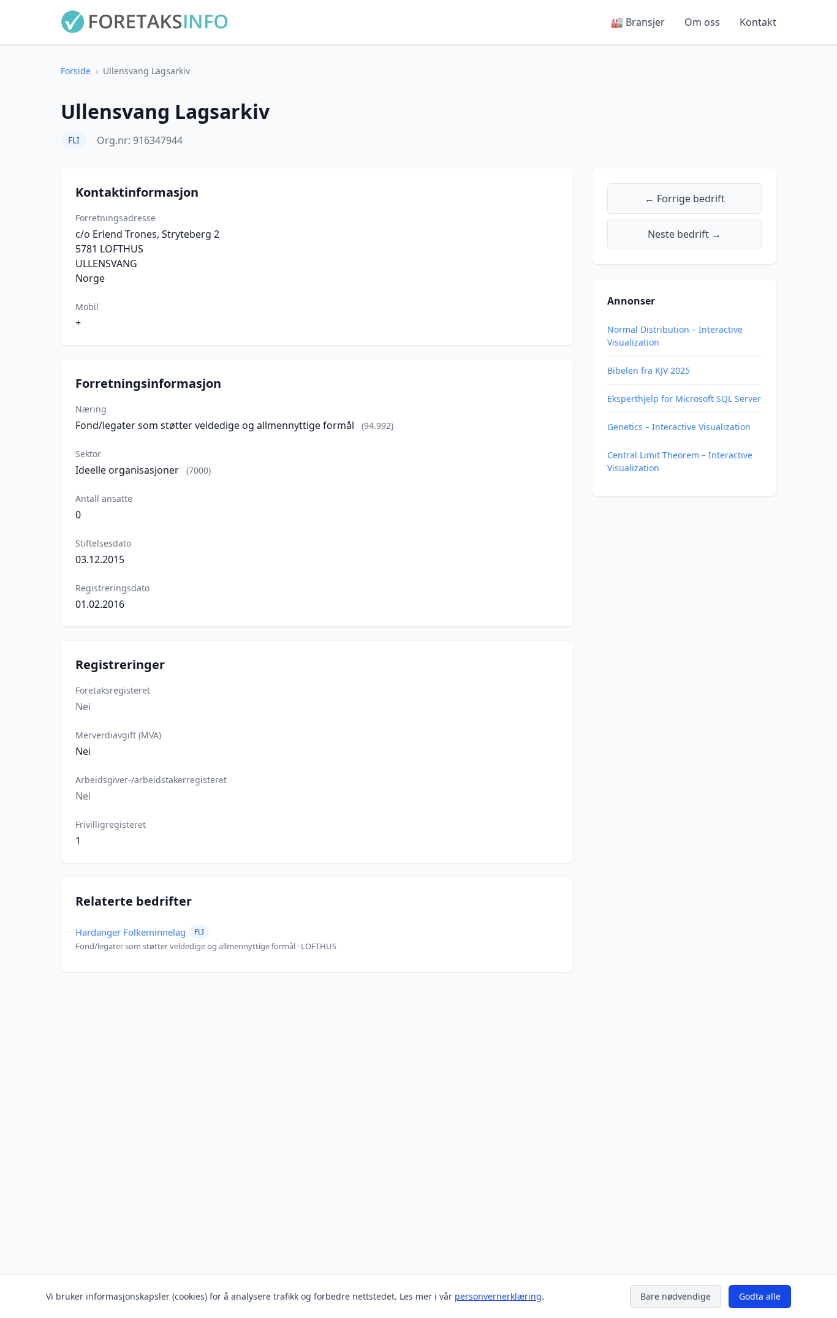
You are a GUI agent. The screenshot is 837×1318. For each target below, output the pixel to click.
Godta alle (760, 1296)
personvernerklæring (498, 1296)
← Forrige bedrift (685, 198)
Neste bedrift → (684, 234)
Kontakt (758, 22)
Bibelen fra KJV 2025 (648, 370)
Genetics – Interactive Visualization (679, 427)
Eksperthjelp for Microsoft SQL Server (684, 398)
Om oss (702, 22)
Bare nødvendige (675, 1296)
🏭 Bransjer (638, 22)
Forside (76, 71)
